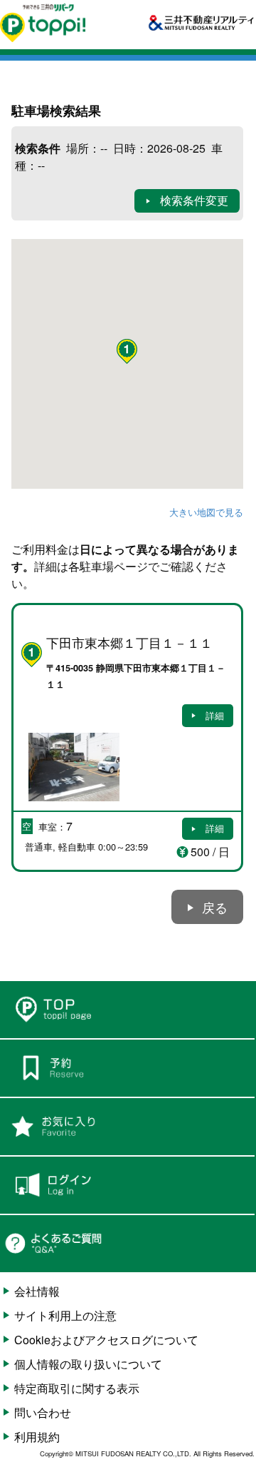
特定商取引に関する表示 (76, 1388)
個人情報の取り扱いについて (88, 1364)
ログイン (127, 1185)
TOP (127, 1009)
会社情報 (37, 1291)
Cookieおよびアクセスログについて (106, 1339)
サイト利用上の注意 (65, 1315)
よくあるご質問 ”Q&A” (127, 1243)
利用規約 (37, 1436)
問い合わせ (42, 1412)
